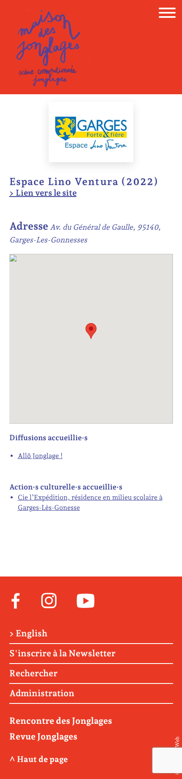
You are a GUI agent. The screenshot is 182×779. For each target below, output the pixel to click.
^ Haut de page (38, 759)
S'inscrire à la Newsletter (62, 653)
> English (28, 633)
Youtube (85, 599)
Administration (41, 693)
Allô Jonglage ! (40, 456)
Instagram (49, 599)
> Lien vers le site (43, 193)
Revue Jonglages (43, 736)
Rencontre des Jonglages (60, 720)
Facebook (15, 599)
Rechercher (33, 673)
